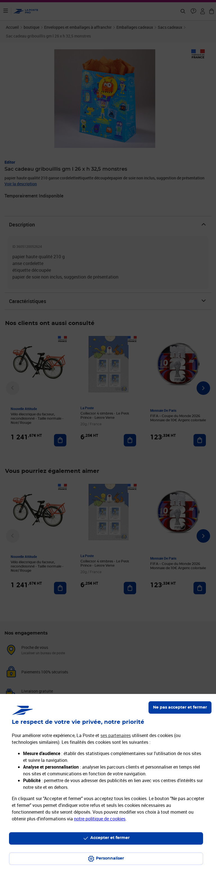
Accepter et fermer (110, 838)
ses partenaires (115, 735)
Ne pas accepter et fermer (180, 707)
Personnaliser (110, 858)
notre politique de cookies (99, 819)
